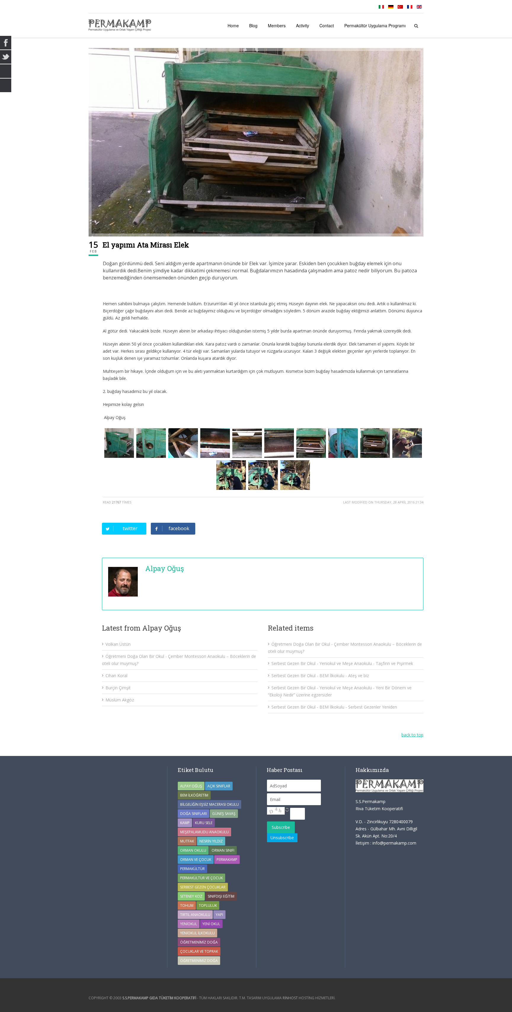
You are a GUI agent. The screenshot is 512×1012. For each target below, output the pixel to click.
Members (277, 25)
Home (233, 25)
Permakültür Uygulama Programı (375, 25)
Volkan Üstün (118, 644)
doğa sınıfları (193, 813)
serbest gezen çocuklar (202, 887)
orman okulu (193, 850)
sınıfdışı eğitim (221, 896)
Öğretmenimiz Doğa (199, 942)
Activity (302, 25)
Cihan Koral (116, 675)
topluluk (208, 905)
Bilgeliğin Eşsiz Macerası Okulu (209, 804)
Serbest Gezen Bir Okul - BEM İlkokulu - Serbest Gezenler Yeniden (334, 707)
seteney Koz (191, 896)
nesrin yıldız (211, 841)
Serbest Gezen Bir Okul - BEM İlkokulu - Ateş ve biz (320, 675)
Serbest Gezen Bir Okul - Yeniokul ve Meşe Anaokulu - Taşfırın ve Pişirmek (342, 663)
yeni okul (211, 923)
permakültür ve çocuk (201, 877)
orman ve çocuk (195, 859)
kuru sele (203, 822)
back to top (412, 735)
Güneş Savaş (224, 813)
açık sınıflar (218, 786)
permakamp (227, 859)
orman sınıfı (223, 850)
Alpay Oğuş (164, 568)
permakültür (192, 868)
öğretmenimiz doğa (199, 960)
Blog (253, 25)
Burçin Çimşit (118, 687)
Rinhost (290, 997)
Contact (326, 25)
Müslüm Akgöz (119, 700)
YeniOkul (188, 923)
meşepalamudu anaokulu (204, 831)
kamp (185, 822)
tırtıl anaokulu (195, 914)
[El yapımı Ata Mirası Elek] (256, 142)
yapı (219, 914)
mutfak (187, 841)
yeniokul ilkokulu (197, 933)
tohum (186, 905)
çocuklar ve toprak (199, 951)
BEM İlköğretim (194, 795)
